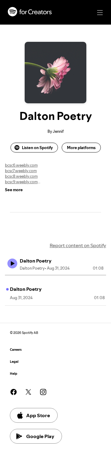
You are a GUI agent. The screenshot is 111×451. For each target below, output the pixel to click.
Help (13, 373)
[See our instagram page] (43, 392)
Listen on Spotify (37, 147)
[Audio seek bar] (55, 275)
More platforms (81, 147)
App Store (38, 415)
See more (14, 189)
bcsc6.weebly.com (21, 165)
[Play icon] (12, 263)
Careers (16, 349)
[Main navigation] (100, 12)
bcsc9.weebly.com (21, 181)
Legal (14, 361)
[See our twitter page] (28, 392)
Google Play (40, 436)
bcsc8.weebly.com (21, 176)
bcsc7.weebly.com (21, 170)
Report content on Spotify (78, 245)
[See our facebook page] (13, 392)
